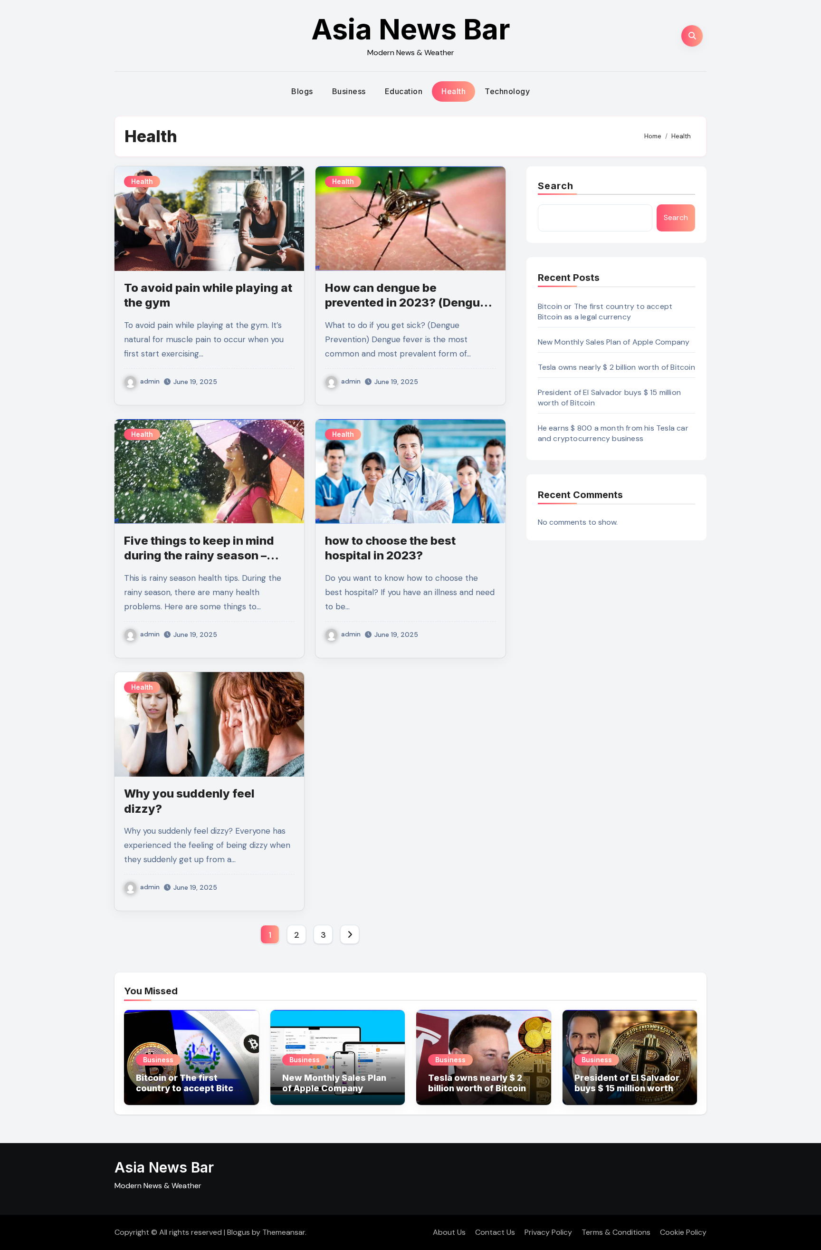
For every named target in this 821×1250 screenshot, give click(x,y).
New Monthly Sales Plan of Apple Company (614, 342)
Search (556, 186)
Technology (507, 91)
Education (404, 91)
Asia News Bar (410, 29)
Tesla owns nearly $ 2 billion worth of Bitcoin (616, 367)
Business (349, 91)
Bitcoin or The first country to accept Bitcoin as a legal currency (605, 311)
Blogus (238, 1232)
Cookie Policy (683, 1232)
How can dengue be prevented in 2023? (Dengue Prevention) (406, 302)
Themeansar (283, 1232)
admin (150, 381)
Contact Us (495, 1232)
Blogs (302, 91)
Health (453, 91)
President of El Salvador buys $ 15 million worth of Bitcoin (629, 1088)
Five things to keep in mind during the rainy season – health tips (199, 555)
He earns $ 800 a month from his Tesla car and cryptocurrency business (613, 433)
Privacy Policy (548, 1232)
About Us (449, 1232)
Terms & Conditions (616, 1232)
